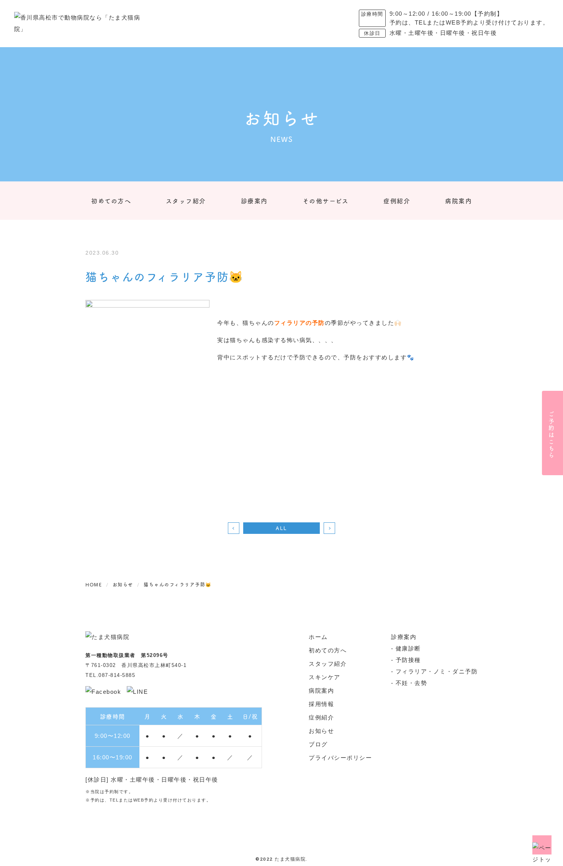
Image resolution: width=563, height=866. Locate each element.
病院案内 (458, 200)
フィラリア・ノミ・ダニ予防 (437, 671)
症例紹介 (396, 200)
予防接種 (408, 660)
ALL (281, 528)
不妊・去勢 (411, 683)
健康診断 (408, 648)
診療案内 (254, 200)
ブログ (318, 744)
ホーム (318, 637)
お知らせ (321, 731)
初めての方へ (111, 200)
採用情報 (321, 704)
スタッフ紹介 (186, 200)
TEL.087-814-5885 (110, 675)
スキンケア (324, 677)
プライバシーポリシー (340, 757)
